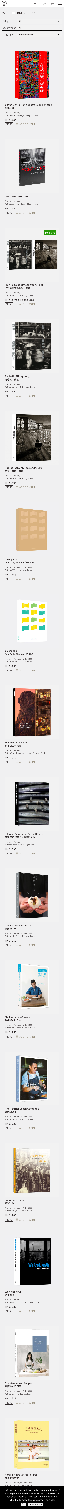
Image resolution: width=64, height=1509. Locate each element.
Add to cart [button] (27, 124)
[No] (60, 1490)
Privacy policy (35, 1504)
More (9, 124)
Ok (23, 1504)
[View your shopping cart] (52, 3)
